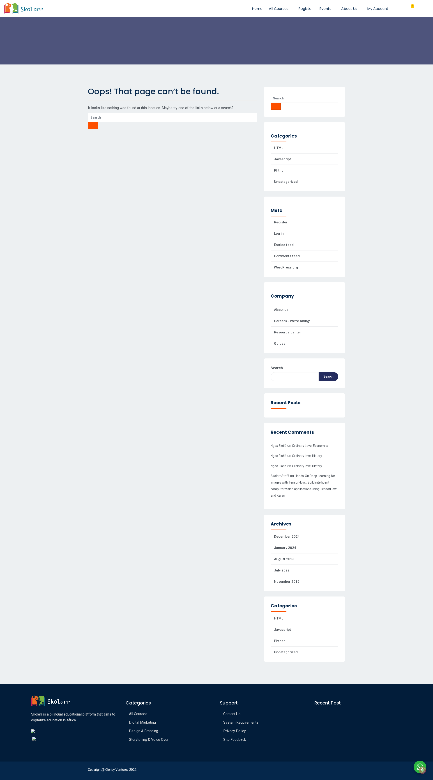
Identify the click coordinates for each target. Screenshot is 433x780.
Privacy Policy (234, 731)
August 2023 (284, 559)
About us (281, 310)
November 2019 (286, 582)
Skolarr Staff (280, 476)
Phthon (280, 170)
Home (257, 8)
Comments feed (287, 256)
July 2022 (282, 570)
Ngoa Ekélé (278, 445)
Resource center (287, 332)
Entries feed (284, 245)
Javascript (282, 159)
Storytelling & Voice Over (148, 739)
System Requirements (240, 722)
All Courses (279, 8)
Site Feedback (234, 739)
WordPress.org (286, 267)
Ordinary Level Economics (310, 445)
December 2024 (287, 537)
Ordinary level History (307, 456)
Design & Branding (143, 731)
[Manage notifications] (422, 770)
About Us (349, 8)
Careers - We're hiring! (292, 321)
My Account (378, 8)
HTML (278, 148)
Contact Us (231, 714)
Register (305, 8)
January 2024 (285, 548)
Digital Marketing (142, 722)
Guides (279, 344)
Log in (279, 234)
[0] (410, 8)
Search (277, 368)
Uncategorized (286, 182)
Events (325, 8)
